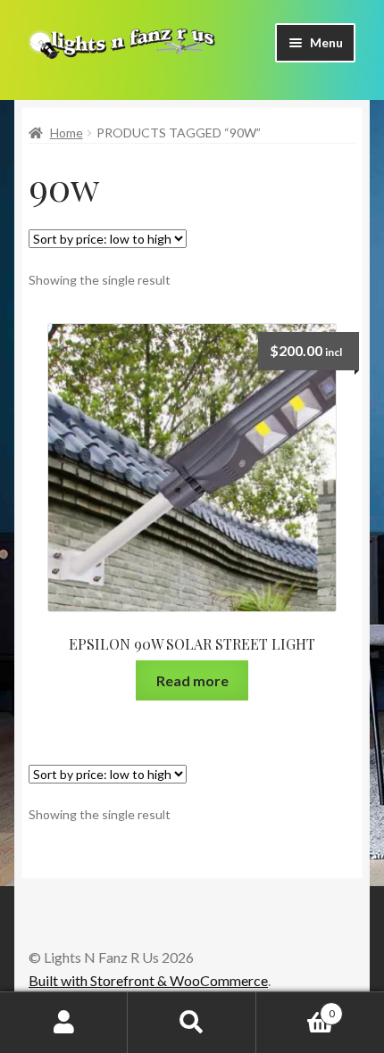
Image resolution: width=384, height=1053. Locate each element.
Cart (295, 1007)
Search (191, 1022)
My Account (64, 1022)
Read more (192, 680)
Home (66, 132)
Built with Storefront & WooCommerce (148, 980)
